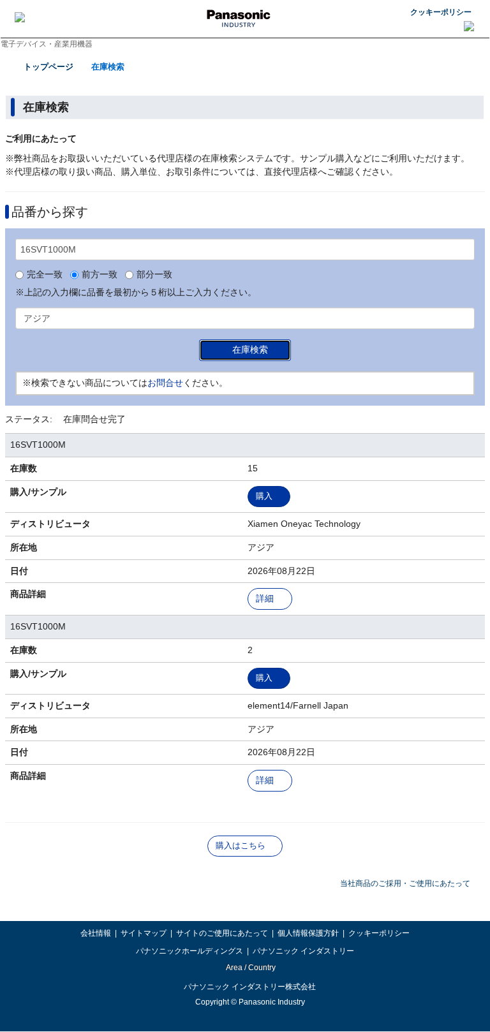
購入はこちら (240, 845)
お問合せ (165, 383)
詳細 (265, 598)
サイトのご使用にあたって (222, 933)
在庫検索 (107, 66)
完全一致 (45, 274)
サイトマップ (144, 933)
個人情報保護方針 (308, 933)
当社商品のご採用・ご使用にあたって (405, 883)
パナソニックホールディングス (189, 951)
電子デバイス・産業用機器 (47, 44)
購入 (264, 496)
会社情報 (95, 933)
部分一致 (154, 274)
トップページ (48, 66)
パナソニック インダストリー (303, 951)
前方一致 (99, 274)
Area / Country (250, 967)
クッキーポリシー (440, 12)
